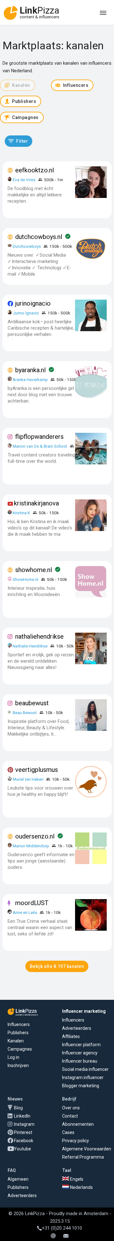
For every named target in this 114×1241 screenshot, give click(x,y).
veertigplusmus (36, 769)
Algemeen (18, 1179)
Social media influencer (85, 1069)
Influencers (19, 1024)
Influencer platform (81, 1044)
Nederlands (81, 1187)
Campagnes (20, 1049)
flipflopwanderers (39, 436)
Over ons (71, 1107)
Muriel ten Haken (28, 779)
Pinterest (23, 1132)
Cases (68, 1132)
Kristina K (21, 512)
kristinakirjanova (36, 503)
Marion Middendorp (31, 845)
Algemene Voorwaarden (86, 1148)
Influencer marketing (84, 1011)
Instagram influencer (83, 1077)
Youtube (22, 1148)
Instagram (24, 1124)
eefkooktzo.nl (34, 170)
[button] (18, 141)
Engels (76, 1179)
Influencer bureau (79, 1061)
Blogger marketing (80, 1085)
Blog (18, 1107)
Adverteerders (76, 1028)
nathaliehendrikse (39, 636)
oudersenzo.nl (34, 836)
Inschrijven (18, 1065)
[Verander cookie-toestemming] (53, 1236)
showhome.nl (33, 570)
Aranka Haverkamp (30, 379)
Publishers (18, 1032)
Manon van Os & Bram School (40, 446)
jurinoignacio (33, 303)
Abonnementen (78, 1124)
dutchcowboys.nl (38, 237)
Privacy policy (75, 1140)
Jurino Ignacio (26, 312)
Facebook (23, 1140)
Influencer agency (80, 1052)
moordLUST (31, 903)
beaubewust (32, 703)
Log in (13, 1057)
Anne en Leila (25, 912)
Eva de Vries (24, 179)
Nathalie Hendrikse (30, 645)
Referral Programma (83, 1157)
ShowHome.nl (25, 579)
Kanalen (16, 1040)
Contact (70, 1116)
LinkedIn (22, 1116)
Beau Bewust (25, 712)
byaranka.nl (30, 370)
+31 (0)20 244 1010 (62, 1228)
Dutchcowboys (27, 246)
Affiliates (71, 1036)
